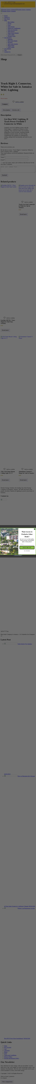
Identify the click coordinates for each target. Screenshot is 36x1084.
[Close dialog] (34, 529)
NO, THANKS (27, 550)
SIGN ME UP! (27, 547)
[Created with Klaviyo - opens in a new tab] (18, 555)
